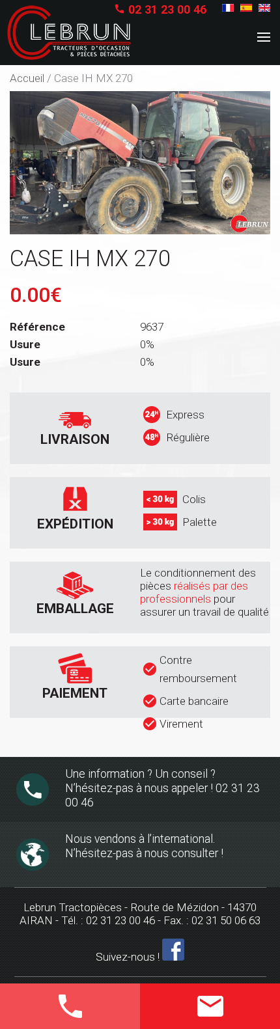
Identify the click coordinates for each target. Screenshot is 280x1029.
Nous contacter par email (203, 1009)
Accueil (27, 78)
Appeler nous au (55, 1003)
